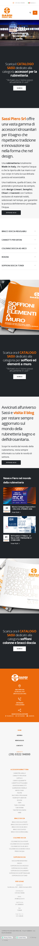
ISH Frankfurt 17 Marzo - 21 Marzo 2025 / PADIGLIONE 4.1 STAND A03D (21, 538)
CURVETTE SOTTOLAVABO (19, 783)
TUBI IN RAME (19, 807)
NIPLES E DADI (19, 790)
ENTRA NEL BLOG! (11, 212)
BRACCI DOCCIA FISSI (19, 829)
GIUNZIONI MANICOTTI (19, 785)
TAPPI (19, 803)
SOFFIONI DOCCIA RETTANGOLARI (19, 873)
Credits (6, 940)
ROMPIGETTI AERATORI (19, 798)
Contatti (19, 746)
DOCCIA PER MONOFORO (19, 861)
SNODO (19, 863)
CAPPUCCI (19, 778)
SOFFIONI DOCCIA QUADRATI (19, 870)
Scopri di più (16, 512)
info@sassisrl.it (19, 898)
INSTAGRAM (21, 716)
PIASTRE (19, 793)
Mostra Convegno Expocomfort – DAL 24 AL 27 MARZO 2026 (23, 508)
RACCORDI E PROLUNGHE (19, 795)
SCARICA (19, 88)
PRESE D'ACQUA (19, 851)
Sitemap (33, 937)
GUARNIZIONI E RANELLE (19, 788)
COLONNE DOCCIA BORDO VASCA (19, 849)
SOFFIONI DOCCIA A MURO (19, 868)
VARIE (19, 812)
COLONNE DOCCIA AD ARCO (19, 846)
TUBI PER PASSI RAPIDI (19, 810)
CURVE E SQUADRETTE (19, 780)
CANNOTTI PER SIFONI (19, 775)
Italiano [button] (32, 3)
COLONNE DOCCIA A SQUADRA (19, 844)
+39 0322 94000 (20, 3)
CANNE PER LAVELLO (19, 773)
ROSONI (19, 800)
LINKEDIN (31, 716)
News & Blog (19, 740)
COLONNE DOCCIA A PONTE (19, 841)
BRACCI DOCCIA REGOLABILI (19, 832)
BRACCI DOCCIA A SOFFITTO (19, 824)
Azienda (19, 735)
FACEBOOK (10, 716)
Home (19, 730)
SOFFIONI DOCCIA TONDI (19, 875)
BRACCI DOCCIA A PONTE (19, 822)
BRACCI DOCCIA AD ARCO (19, 827)
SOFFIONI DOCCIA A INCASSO (19, 866)
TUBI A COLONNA (19, 805)
